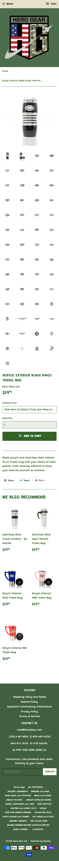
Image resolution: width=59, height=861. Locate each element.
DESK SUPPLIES (44, 804)
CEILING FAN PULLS (43, 812)
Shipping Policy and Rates (29, 697)
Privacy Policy (29, 711)
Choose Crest (9, 403)
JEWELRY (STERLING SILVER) (38, 800)
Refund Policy (29, 702)
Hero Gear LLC (20, 841)
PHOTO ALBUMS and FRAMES (16, 817)
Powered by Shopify (40, 841)
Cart (53, 4)
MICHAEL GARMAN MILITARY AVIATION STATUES (28, 825)
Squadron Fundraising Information (29, 706)
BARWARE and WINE (40, 791)
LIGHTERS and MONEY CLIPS (23, 808)
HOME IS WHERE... (21, 829)
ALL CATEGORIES (35, 787)
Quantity (7, 418)
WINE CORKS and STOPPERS (18, 796)
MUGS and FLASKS (42, 796)
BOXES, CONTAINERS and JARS (19, 804)
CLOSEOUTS (37, 829)
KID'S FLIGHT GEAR (38, 821)
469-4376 (43, 736)
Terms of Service (29, 716)
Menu (10, 4)
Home (5, 71)
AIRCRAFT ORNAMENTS (18, 791)
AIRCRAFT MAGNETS (18, 821)
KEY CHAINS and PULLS (43, 817)
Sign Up (49, 771)
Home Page (19, 787)
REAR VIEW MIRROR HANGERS (18, 812)
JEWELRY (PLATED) (14, 800)
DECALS (43, 808)
